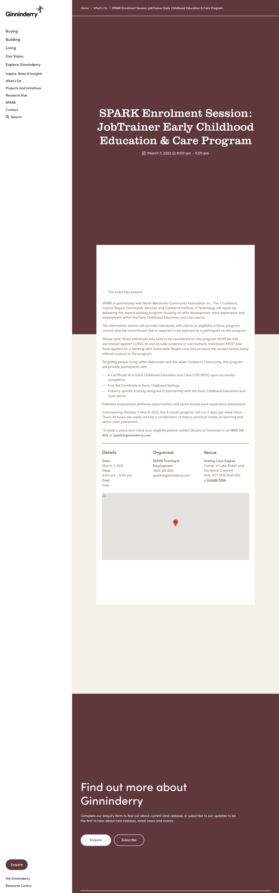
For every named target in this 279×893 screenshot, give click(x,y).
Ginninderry (25, 11)
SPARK (11, 102)
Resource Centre (18, 885)
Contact (12, 109)
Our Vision (15, 56)
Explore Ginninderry (23, 64)
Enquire (17, 864)
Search (15, 117)
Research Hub (16, 95)
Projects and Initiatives (23, 88)
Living (11, 48)
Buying (12, 31)
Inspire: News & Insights (24, 73)
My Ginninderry (18, 878)
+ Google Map (215, 479)
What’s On (13, 80)
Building (13, 40)
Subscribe (129, 839)
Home (85, 8)
